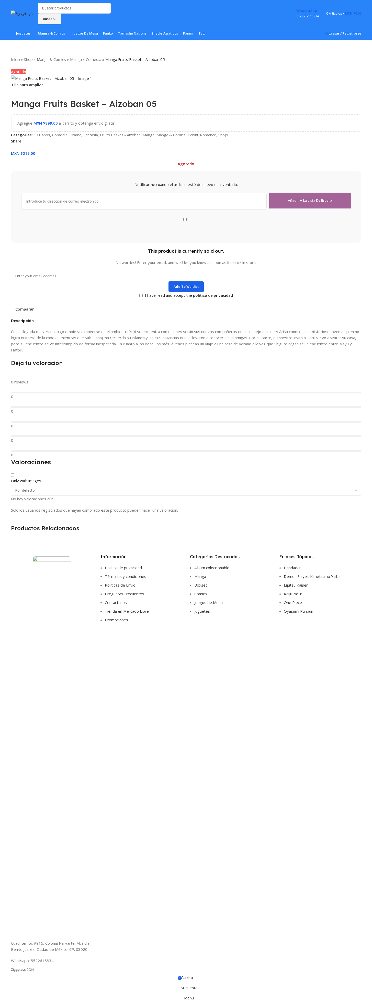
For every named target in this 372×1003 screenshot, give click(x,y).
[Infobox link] (186, 20)
